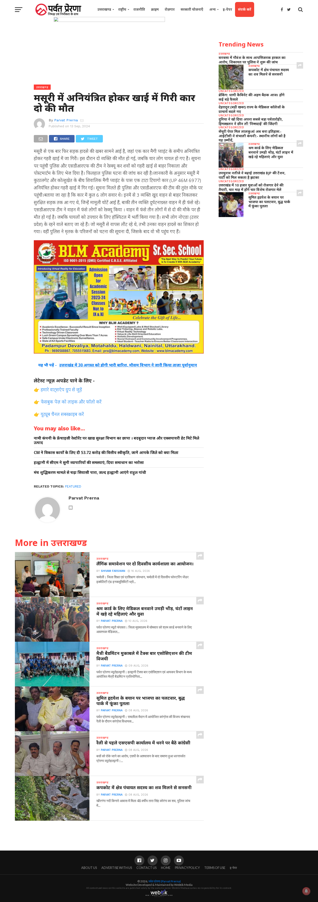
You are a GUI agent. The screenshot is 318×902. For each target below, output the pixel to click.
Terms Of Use (214, 868)
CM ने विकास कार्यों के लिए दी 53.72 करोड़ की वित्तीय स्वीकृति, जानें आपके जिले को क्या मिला (106, 452)
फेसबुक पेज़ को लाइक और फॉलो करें (71, 402)
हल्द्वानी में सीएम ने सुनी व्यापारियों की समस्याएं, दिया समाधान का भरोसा (89, 462)
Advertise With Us (116, 868)
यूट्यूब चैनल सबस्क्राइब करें (62, 414)
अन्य (212, 9)
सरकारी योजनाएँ (192, 9)
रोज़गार (170, 9)
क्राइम (155, 9)
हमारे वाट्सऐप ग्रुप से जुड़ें (61, 389)
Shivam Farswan (113, 571)
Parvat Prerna (66, 120)
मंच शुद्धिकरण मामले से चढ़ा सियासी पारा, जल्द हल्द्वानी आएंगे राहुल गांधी (90, 472)
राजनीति (139, 9)
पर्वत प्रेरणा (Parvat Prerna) (165, 881)
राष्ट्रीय (122, 9)
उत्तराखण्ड (104, 9)
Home (165, 868)
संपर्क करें (244, 9)
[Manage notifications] (306, 891)
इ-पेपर (227, 9)
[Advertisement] (261, 259)
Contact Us (146, 868)
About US (89, 868)
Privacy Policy (187, 868)
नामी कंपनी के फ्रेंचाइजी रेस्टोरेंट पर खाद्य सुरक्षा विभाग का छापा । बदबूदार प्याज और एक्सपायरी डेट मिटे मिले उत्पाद (116, 440)
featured (73, 486)
